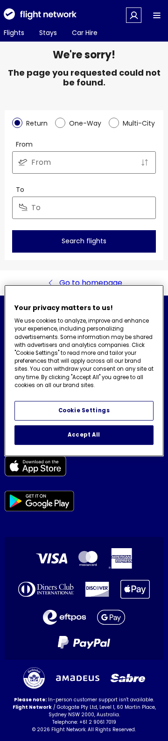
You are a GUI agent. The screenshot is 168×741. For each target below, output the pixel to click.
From (24, 144)
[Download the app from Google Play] (39, 503)
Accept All (84, 434)
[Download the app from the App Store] (39, 468)
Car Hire (85, 32)
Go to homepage (90, 282)
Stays (48, 32)
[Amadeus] (77, 678)
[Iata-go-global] (34, 678)
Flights (14, 32)
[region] (84, 370)
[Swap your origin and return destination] (144, 162)
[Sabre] (128, 678)
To (20, 189)
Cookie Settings (84, 410)
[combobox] (84, 162)
